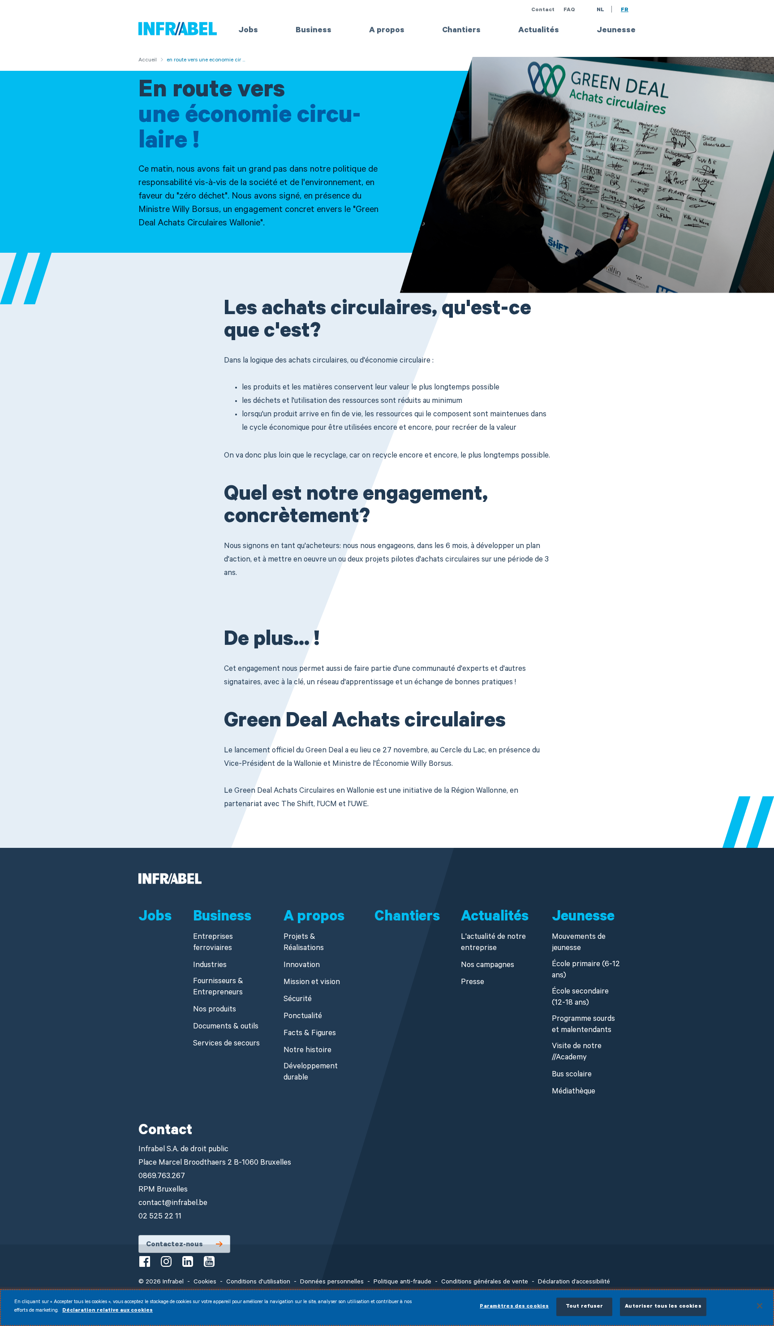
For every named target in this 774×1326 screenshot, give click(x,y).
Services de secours (226, 1044)
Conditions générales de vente (484, 1282)
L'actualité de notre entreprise (493, 943)
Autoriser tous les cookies (663, 1307)
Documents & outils (225, 1027)
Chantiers (461, 30)
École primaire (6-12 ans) (586, 970)
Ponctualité (303, 1017)
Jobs (248, 30)
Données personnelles (332, 1282)
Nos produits (214, 1010)
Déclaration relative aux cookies (107, 1311)
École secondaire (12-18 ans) (580, 998)
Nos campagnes (487, 966)
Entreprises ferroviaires (213, 943)
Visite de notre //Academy (577, 1053)
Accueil (147, 60)
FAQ (569, 10)
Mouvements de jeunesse (579, 943)
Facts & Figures (310, 1034)
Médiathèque (573, 1092)
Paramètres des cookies (514, 1307)
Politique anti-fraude (402, 1282)
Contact (543, 10)
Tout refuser (584, 1307)
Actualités (538, 30)
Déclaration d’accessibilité (574, 1282)
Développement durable (311, 1073)
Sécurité (298, 1000)
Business (313, 30)
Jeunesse (616, 30)
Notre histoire (307, 1051)
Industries (210, 966)
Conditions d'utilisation (258, 1282)
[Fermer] (760, 1306)
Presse (472, 983)
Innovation (302, 966)
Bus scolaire (572, 1075)
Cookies (205, 1282)
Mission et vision (312, 983)
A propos (386, 30)
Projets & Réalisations (304, 943)
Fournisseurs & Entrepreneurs (218, 988)
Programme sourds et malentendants (583, 1025)
